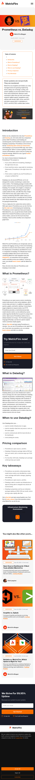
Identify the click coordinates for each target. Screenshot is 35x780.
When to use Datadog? (14, 68)
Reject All (17, 773)
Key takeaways (12, 73)
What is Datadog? (13, 65)
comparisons (8, 562)
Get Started (17, 712)
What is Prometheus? (14, 62)
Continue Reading (17, 573)
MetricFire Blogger (13, 627)
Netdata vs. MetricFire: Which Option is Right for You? (15, 660)
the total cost (8, 208)
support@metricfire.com (16, 732)
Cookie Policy (19, 738)
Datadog (7, 138)
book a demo (17, 261)
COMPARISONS (17, 41)
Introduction (11, 59)
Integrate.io (5, 257)
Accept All (17, 769)
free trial (9, 324)
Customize (17, 777)
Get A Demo (17, 356)
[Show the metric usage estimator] (17, 517)
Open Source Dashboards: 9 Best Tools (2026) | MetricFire (16, 567)
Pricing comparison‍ (13, 70)
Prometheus (28, 136)
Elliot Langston (12, 580)
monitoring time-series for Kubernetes (18, 145)
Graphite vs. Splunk (10, 613)
